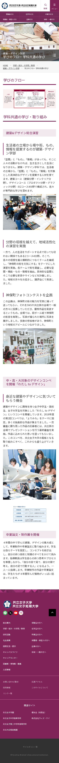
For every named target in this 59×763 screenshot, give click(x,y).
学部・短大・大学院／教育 (24, 65)
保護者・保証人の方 (9, 19)
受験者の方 (9, 14)
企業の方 (29, 19)
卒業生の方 (49, 14)
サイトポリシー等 (30, 746)
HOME (5, 65)
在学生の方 (29, 14)
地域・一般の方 (49, 19)
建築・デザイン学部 (11, 68)
